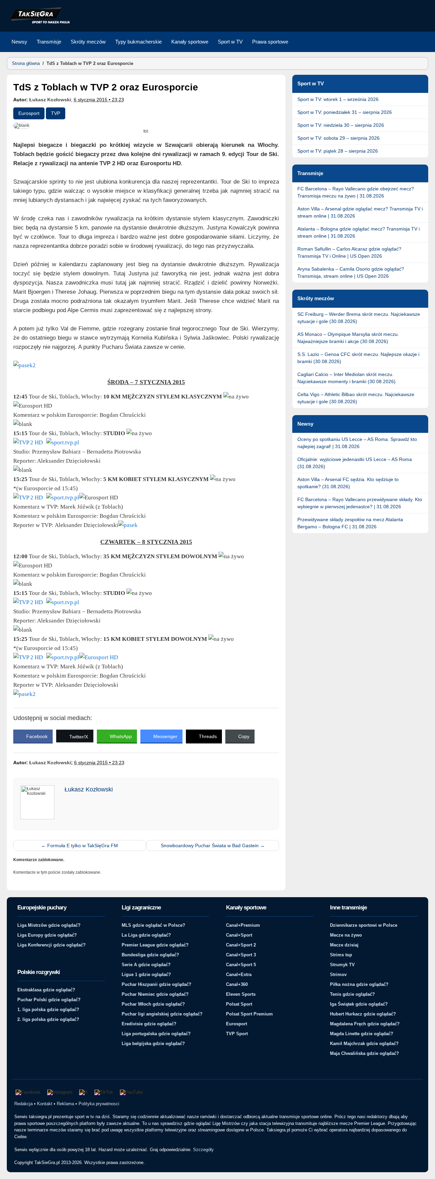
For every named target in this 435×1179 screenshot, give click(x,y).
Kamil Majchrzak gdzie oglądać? (364, 1043)
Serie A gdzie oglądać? (146, 964)
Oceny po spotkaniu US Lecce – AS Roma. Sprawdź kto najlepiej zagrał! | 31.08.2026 (357, 443)
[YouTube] (131, 1092)
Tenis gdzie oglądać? (352, 994)
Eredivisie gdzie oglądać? (149, 1023)
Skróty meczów (88, 42)
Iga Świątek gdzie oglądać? (359, 1004)
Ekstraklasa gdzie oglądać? (46, 989)
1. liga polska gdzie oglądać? (48, 1009)
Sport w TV (230, 42)
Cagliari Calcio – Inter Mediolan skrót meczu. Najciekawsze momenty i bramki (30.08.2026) (346, 378)
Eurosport (28, 113)
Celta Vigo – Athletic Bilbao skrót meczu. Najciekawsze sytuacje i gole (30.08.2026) (355, 398)
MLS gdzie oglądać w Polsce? (153, 925)
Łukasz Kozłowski (50, 99)
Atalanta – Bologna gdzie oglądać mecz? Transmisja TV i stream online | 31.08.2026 (358, 232)
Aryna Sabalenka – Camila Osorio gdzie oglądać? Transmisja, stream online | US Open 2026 (350, 272)
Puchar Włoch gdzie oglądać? (153, 1004)
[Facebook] (28, 1092)
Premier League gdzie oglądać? (155, 944)
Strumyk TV (342, 964)
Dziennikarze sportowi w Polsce (363, 925)
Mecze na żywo (346, 935)
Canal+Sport (239, 935)
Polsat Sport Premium (249, 1013)
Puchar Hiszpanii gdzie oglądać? (156, 984)
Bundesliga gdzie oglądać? (150, 954)
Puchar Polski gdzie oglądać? (49, 999)
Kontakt (44, 1103)
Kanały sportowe (189, 42)
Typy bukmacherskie (138, 42)
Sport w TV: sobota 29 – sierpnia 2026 (338, 138)
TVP (55, 113)
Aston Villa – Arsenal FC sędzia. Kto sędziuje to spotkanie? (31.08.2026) (348, 483)
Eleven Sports (241, 994)
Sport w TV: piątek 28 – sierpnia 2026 (337, 151)
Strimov (338, 974)
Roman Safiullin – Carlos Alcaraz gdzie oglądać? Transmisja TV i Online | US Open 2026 (349, 252)
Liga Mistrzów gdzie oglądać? (49, 925)
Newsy (19, 42)
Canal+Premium (243, 925)
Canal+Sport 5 (241, 964)
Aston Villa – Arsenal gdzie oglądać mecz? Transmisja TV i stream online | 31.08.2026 (360, 212)
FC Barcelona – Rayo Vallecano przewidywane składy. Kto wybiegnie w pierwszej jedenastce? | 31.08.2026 (359, 503)
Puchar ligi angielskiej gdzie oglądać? (162, 1013)
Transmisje (49, 42)
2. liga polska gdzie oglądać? (48, 1019)
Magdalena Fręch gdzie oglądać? (365, 1023)
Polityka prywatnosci (99, 1103)
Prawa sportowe (270, 42)
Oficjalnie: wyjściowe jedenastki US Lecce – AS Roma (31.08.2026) (354, 463)
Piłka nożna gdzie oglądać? (359, 984)
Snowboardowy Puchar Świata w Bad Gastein (213, 845)
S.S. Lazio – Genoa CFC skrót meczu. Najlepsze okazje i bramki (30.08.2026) (358, 358)
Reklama (65, 1103)
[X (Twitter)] (83, 1092)
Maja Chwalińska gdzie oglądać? (364, 1053)
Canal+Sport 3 (241, 954)
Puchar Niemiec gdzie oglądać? (155, 994)
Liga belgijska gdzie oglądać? (153, 1043)
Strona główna (26, 63)
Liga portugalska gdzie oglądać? (156, 1033)
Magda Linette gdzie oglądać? (361, 1033)
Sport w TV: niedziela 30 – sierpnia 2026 (340, 125)
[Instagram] (59, 1092)
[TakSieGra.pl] (38, 22)
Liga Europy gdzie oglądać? (47, 935)
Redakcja (23, 1103)
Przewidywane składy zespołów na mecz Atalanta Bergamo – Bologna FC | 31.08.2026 (350, 523)
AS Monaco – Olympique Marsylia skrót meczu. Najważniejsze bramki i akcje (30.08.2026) (348, 337)
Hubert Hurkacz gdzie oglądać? (363, 1013)
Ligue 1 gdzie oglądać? (146, 974)
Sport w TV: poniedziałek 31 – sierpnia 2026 (344, 112)
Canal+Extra (238, 974)
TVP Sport (237, 1033)
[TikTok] (103, 1092)
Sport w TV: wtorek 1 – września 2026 (338, 99)
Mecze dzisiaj (344, 944)
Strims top (341, 954)
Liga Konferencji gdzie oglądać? (51, 944)
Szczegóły (203, 1149)
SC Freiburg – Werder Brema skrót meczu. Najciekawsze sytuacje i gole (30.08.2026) (358, 317)
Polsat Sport (239, 1004)
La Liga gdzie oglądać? (146, 935)
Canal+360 (237, 984)
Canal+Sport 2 (241, 944)
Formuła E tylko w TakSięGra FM (79, 845)
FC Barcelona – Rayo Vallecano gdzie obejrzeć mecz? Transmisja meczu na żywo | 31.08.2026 (355, 192)
